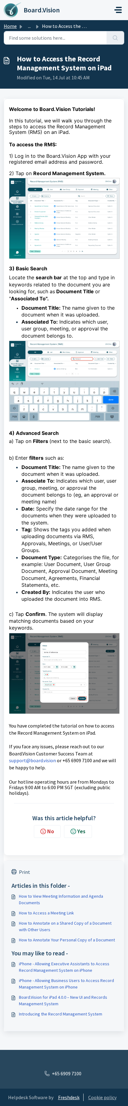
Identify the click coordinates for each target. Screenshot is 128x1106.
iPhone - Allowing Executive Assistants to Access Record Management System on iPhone (64, 967)
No (50, 831)
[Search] (115, 38)
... (29, 26)
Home (10, 26)
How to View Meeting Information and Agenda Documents (61, 899)
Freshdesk (69, 1097)
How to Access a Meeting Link (46, 913)
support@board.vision (32, 760)
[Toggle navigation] (118, 9)
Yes (81, 831)
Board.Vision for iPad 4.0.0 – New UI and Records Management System (63, 1000)
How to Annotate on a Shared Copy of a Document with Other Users (65, 926)
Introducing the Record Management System (60, 1014)
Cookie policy (102, 1097)
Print (24, 872)
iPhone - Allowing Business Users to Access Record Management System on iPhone (66, 984)
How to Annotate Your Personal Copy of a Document (67, 940)
